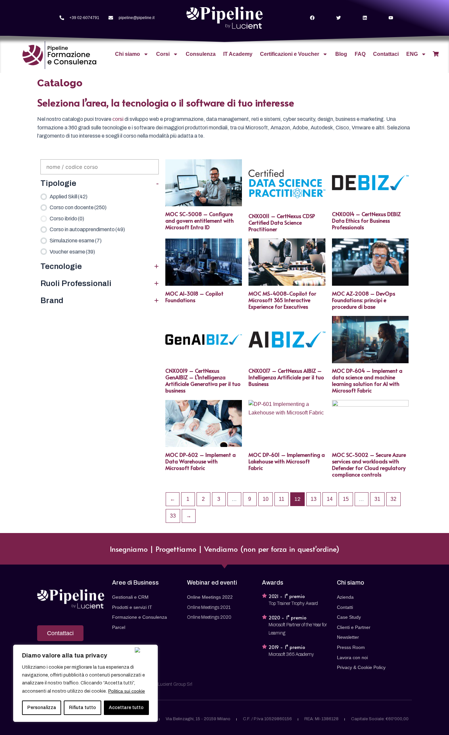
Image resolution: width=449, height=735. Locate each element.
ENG (412, 54)
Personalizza (41, 707)
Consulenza (201, 54)
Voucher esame (72, 252)
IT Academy (237, 54)
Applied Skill (68, 196)
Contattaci (386, 54)
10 (266, 499)
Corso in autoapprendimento (87, 229)
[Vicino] (144, 650)
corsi (118, 119)
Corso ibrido (67, 218)
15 (346, 499)
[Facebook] (312, 18)
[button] (60, 633)
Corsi (163, 54)
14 (330, 499)
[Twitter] (338, 18)
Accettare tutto (126, 707)
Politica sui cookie (126, 691)
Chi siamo (127, 54)
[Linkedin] (364, 18)
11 (281, 499)
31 (377, 499)
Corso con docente (78, 207)
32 (393, 499)
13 (314, 499)
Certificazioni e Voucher (289, 54)
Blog (341, 54)
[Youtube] (391, 18)
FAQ (360, 54)
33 (173, 516)
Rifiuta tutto (82, 707)
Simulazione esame (76, 240)
